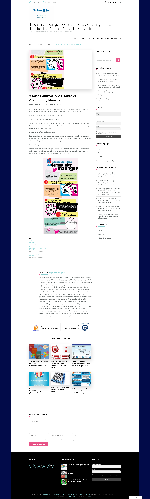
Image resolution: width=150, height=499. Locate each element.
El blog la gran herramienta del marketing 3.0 (77, 472)
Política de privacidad (104, 238)
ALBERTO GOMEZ (104, 181)
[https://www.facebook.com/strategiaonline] (31, 466)
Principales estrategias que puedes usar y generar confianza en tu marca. (59, 365)
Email (97, 126)
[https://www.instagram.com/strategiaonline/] (36, 466)
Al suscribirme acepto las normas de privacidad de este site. (106, 132)
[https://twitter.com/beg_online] (46, 466)
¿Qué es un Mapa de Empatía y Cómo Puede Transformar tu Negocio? (108, 175)
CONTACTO (90, 38)
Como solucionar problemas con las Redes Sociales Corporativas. (81, 364)
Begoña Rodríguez (34, 104)
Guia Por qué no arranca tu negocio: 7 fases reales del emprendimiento (109, 74)
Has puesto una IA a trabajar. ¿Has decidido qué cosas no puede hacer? (109, 86)
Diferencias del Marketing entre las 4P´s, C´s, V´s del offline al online (109, 200)
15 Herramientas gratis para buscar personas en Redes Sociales (78, 465)
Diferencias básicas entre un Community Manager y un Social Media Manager (37, 248)
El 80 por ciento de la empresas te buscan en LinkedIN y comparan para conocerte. (81, 392)
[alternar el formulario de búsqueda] (120, 2)
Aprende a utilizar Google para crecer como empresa (60, 389)
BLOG (75, 38)
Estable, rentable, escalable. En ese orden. (109, 100)
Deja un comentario (55, 104)
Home (82, 38)
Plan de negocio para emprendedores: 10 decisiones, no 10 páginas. (108, 93)
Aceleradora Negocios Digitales (109, 38)
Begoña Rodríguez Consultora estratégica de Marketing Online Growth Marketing (70, 26)
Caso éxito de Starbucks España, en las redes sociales (78, 480)
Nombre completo (100, 121)
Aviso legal (101, 234)
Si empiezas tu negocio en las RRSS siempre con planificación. (39, 391)
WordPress (89, 496)
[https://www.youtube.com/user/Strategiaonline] (51, 466)
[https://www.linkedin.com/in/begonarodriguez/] (41, 466)
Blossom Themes (72, 496)
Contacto (100, 230)
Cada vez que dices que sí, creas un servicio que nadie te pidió (108, 80)
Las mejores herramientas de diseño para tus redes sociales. (108, 216)
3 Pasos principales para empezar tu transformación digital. (38, 363)
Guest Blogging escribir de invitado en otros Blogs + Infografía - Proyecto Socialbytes (109, 190)
